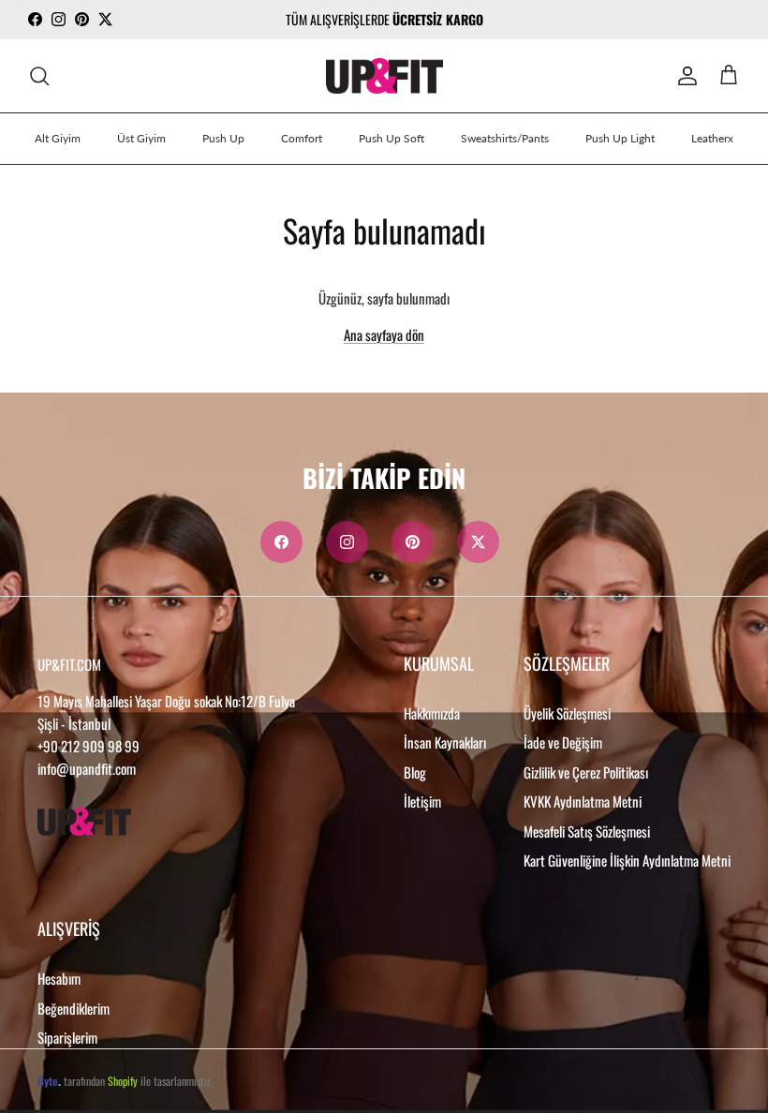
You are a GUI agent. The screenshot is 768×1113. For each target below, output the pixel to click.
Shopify (123, 1081)
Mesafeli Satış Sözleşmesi (587, 831)
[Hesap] (684, 76)
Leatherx (712, 138)
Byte (47, 1081)
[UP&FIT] (384, 76)
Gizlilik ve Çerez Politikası (586, 772)
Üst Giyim (141, 138)
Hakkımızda (432, 713)
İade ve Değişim (563, 742)
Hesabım (59, 978)
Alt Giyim (58, 138)
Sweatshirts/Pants (505, 138)
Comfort (301, 138)
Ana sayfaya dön (384, 334)
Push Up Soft (391, 138)
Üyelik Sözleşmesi (567, 713)
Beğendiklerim (73, 1008)
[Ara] (39, 76)
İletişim (422, 801)
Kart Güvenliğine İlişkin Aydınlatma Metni (627, 860)
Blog (415, 772)
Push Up (223, 138)
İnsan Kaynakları (445, 742)
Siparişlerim (67, 1037)
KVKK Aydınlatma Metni (583, 801)
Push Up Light (620, 138)
